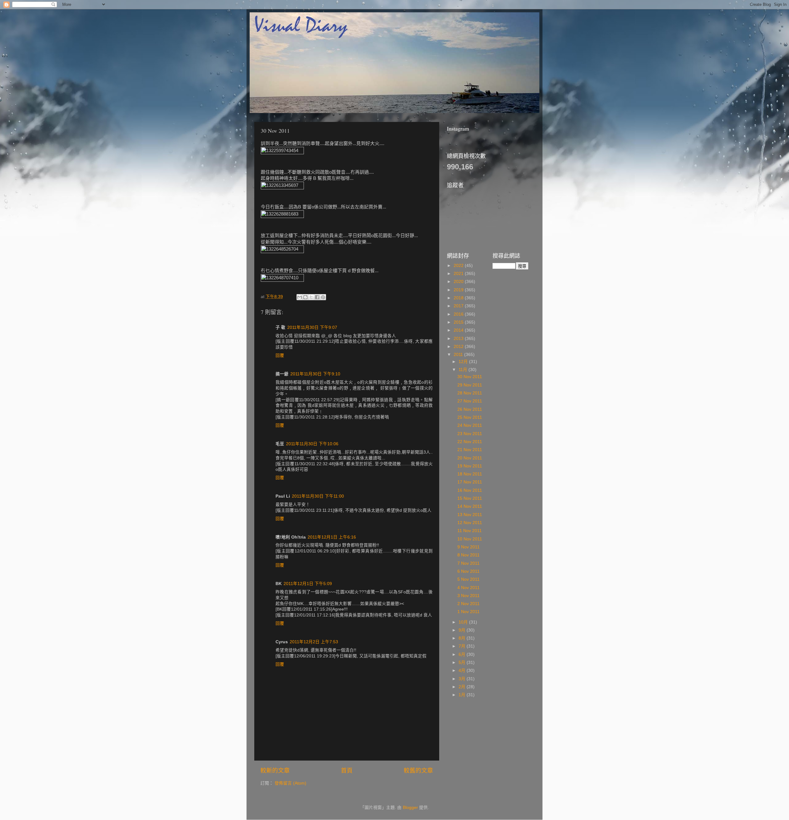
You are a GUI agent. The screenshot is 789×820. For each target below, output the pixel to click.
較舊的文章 (418, 770)
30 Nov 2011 (469, 376)
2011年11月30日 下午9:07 (312, 327)
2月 (463, 687)
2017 (459, 306)
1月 (463, 695)
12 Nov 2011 (469, 522)
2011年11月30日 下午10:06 (312, 444)
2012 (459, 346)
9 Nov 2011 (468, 547)
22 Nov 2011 (469, 441)
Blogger (410, 807)
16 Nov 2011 (469, 490)
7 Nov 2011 (468, 563)
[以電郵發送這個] (299, 297)
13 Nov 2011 (469, 514)
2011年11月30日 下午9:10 (315, 374)
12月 (464, 361)
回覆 (280, 355)
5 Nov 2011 (468, 579)
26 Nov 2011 (469, 409)
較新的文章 (275, 770)
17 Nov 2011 (469, 482)
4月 (463, 670)
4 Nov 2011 (468, 587)
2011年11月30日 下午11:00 (318, 496)
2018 (459, 298)
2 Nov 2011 (468, 603)
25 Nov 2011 (469, 417)
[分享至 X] (311, 297)
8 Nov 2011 (468, 555)
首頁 (347, 770)
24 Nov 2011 (469, 425)
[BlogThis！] (305, 297)
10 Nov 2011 (469, 539)
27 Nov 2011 (469, 401)
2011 (459, 354)
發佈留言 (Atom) (290, 783)
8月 (463, 638)
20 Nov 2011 (469, 458)
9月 (463, 630)
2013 (459, 338)
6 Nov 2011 (468, 571)
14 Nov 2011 (469, 506)
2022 (459, 265)
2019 (459, 290)
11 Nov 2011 (469, 530)
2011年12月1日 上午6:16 (332, 537)
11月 (463, 369)
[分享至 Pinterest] (323, 297)
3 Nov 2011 (468, 595)
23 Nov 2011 (469, 433)
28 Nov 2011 (469, 393)
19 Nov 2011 (469, 466)
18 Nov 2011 (469, 474)
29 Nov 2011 (469, 385)
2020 (459, 281)
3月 (463, 679)
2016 (459, 314)
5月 (463, 662)
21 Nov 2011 (469, 449)
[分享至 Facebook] (317, 297)
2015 (459, 322)
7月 (463, 646)
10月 (464, 622)
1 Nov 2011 (468, 611)
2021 (459, 273)
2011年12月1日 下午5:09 (308, 583)
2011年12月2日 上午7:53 (314, 642)
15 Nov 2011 (469, 498)
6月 (463, 654)
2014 (459, 330)
